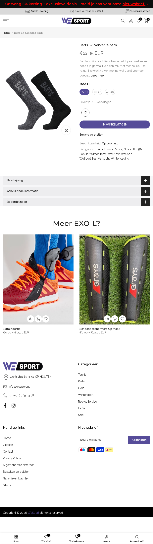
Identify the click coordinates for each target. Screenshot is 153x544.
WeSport (126, 154)
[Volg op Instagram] (13, 405)
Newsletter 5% (133, 149)
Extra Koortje (12, 328)
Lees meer (98, 75)
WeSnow (114, 154)
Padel (81, 381)
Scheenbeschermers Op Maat (99, 328)
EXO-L (82, 408)
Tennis (82, 374)
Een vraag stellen (91, 134)
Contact (8, 451)
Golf (81, 388)
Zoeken (8, 444)
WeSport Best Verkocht (94, 158)
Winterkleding (120, 158)
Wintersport (85, 394)
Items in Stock (113, 149)
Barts (100, 149)
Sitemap (8, 485)
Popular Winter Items (93, 154)
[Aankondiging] (80, 4)
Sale (80, 415)
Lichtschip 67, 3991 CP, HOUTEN (30, 376)
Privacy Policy (12, 458)
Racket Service (87, 401)
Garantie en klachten (16, 478)
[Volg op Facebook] (5, 405)
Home (6, 32)
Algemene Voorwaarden (18, 465)
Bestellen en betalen (16, 471)
